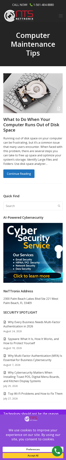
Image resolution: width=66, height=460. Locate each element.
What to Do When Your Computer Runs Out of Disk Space (31, 124)
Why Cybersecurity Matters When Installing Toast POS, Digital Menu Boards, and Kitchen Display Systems (31, 377)
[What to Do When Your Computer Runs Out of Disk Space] (33, 93)
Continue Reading (19, 174)
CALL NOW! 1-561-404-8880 (33, 5)
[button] (61, 15)
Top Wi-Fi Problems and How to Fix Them (35, 394)
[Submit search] (59, 206)
